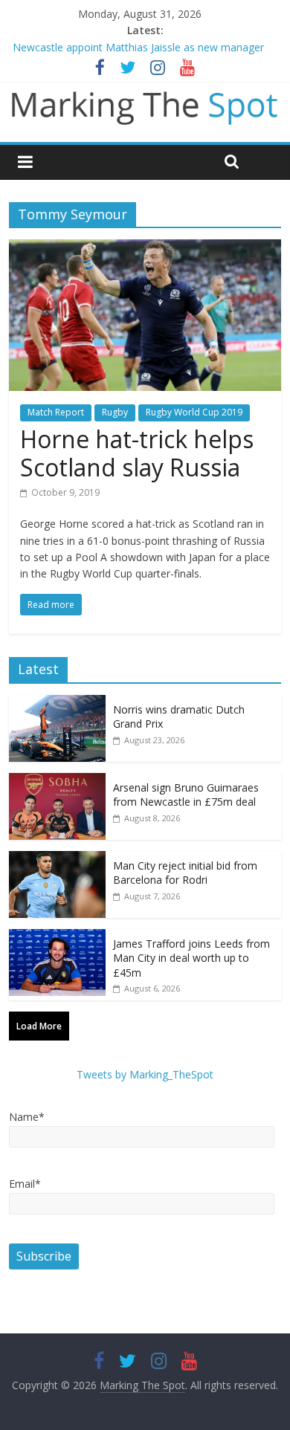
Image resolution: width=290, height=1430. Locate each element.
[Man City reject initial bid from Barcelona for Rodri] (57, 859)
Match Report (56, 412)
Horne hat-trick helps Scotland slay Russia (137, 453)
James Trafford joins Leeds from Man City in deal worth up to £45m (191, 958)
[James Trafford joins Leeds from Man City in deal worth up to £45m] (57, 937)
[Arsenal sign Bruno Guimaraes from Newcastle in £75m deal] (57, 781)
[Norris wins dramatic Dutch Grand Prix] (57, 703)
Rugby (115, 412)
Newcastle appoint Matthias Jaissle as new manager (138, 47)
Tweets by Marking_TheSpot (145, 1074)
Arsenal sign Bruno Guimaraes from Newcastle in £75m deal (186, 794)
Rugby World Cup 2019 (194, 412)
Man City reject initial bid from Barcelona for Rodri (185, 872)
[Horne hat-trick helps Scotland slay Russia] (145, 248)
